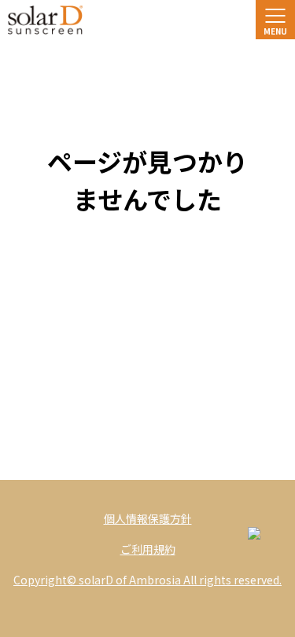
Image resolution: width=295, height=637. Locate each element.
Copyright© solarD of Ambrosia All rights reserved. (147, 580)
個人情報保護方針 (148, 518)
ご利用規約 (147, 549)
